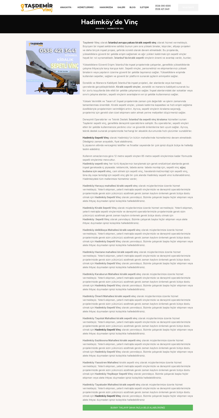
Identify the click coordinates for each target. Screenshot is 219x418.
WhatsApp (188, 7)
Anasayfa (99, 28)
